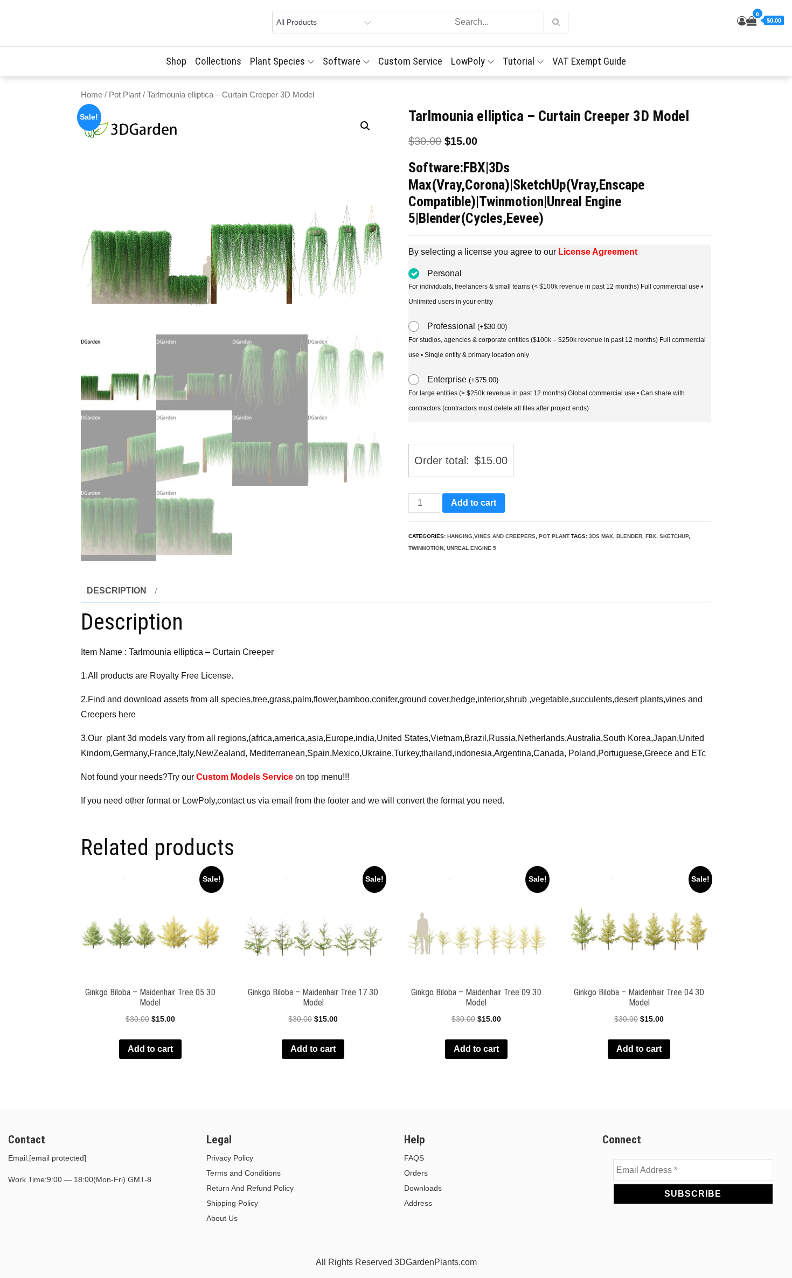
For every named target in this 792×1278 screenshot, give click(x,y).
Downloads (423, 1188)
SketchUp (674, 536)
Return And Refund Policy (250, 1188)
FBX (650, 536)
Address (418, 1203)
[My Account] (742, 21)
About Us (222, 1218)
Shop (176, 61)
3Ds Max (601, 536)
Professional (467, 326)
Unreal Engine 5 (471, 548)
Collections (218, 61)
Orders (416, 1173)
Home (91, 94)
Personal (444, 273)
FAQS (414, 1158)
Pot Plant (125, 94)
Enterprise (462, 379)
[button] (365, 126)
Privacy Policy (229, 1158)
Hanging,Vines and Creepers (491, 536)
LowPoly (468, 61)
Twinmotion (425, 548)
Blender (629, 536)
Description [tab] (117, 590)
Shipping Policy (232, 1203)
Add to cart (473, 502)
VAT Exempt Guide (589, 61)
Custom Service (410, 61)
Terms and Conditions (243, 1173)
